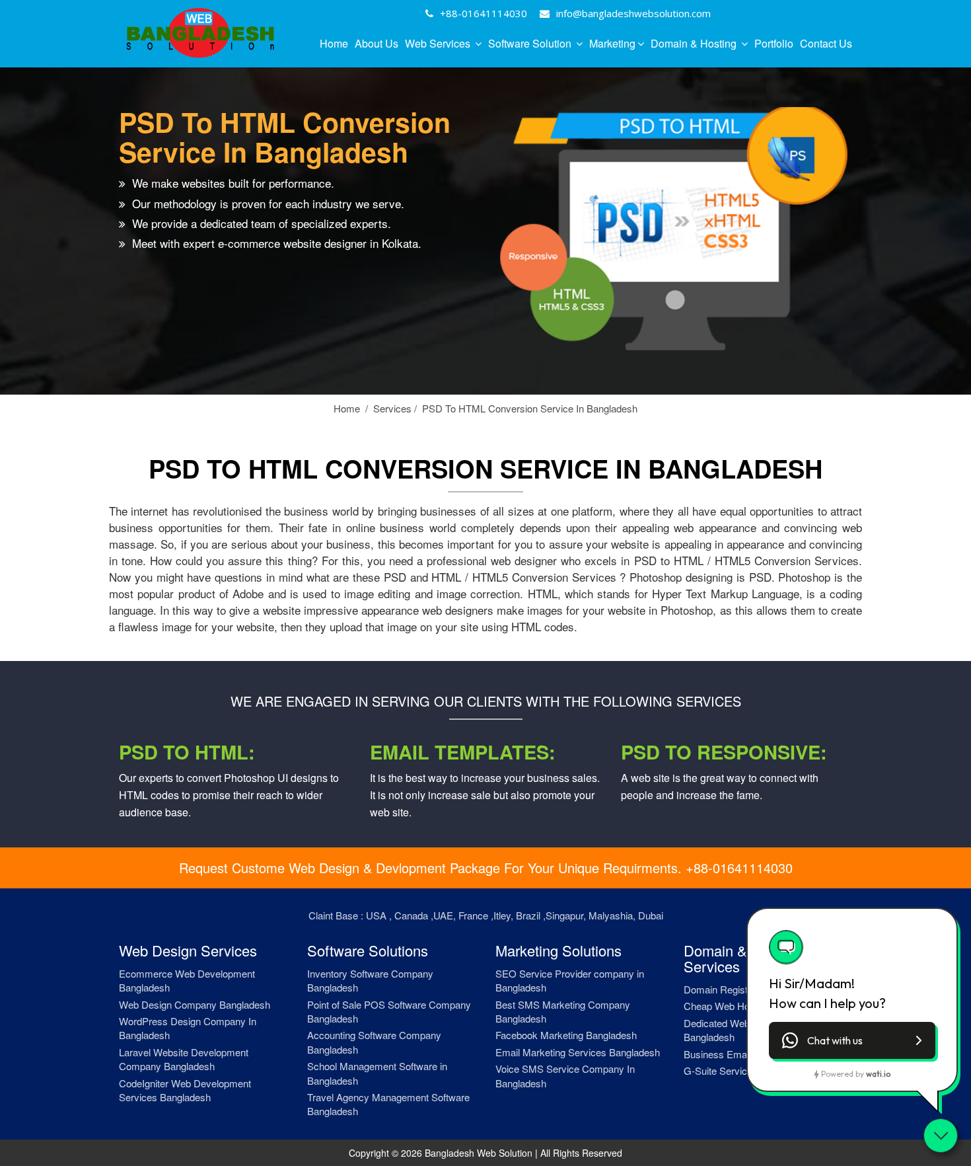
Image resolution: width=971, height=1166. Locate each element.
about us (376, 43)
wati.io (878, 1074)
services (395, 408)
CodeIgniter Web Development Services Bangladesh (185, 1090)
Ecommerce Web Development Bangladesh (187, 980)
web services (439, 43)
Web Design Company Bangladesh (194, 1004)
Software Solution (531, 43)
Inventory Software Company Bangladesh (370, 980)
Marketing (612, 43)
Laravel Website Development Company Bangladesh (183, 1059)
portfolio (773, 43)
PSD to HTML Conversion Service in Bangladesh (529, 408)
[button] (852, 1040)
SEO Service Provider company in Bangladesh (569, 980)
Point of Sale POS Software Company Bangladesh (389, 1011)
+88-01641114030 (483, 13)
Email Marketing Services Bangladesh (577, 1052)
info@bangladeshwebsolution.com (633, 13)
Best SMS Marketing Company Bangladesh (562, 1011)
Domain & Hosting (695, 43)
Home (334, 43)
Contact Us (826, 43)
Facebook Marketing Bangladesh (566, 1035)
